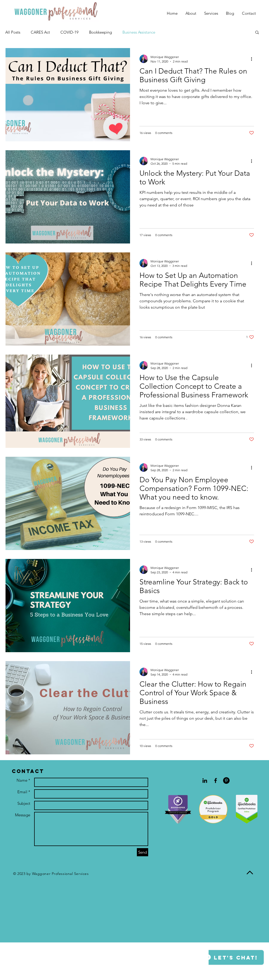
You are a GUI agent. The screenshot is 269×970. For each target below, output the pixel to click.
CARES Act (40, 32)
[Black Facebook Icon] (215, 780)
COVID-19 (69, 32)
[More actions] (253, 59)
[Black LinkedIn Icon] (204, 780)
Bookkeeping (100, 32)
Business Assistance (138, 32)
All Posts (12, 32)
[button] (257, 32)
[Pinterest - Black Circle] (226, 780)
